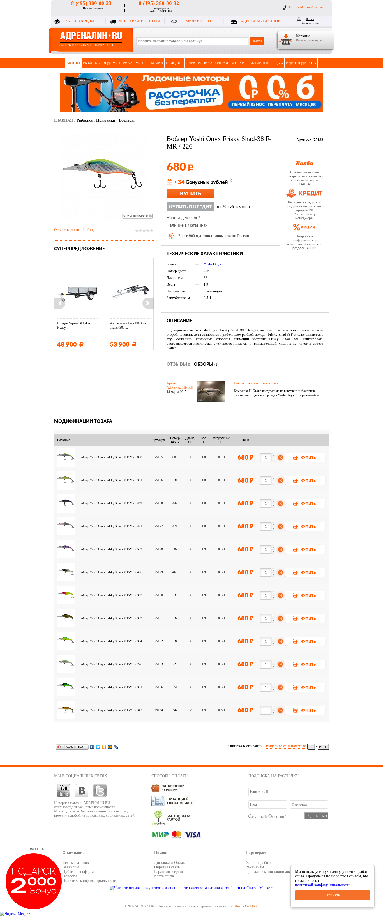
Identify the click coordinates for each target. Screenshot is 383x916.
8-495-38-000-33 (246, 906)
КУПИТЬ (308, 458)
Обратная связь (167, 867)
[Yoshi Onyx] (137, 216)
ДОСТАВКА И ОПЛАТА (140, 21)
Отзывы (178, 364)
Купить (190, 193)
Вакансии (71, 867)
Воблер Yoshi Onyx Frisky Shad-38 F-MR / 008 (111, 457)
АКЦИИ (73, 63)
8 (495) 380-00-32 (159, 3)
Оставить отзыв (66, 230)
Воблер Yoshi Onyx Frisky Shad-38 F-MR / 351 (111, 687)
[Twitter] (98, 746)
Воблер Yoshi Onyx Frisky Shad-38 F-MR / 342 (111, 710)
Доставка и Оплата (170, 863)
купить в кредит (190, 207)
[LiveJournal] (116, 746)
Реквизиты (255, 867)
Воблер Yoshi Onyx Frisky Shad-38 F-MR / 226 (111, 664)
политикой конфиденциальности (322, 885)
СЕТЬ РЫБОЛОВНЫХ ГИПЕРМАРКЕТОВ (87, 45)
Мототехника (149, 63)
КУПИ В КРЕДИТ (80, 21)
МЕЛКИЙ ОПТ (199, 21)
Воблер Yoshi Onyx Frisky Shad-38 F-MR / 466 (111, 572)
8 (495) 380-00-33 (91, 3)
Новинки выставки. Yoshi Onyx (256, 383)
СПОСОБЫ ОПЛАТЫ (169, 776)
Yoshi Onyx (213, 264)
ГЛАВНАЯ (63, 120)
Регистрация (310, 23)
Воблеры (127, 120)
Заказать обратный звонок (305, 7)
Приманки (105, 120)
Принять (333, 895)
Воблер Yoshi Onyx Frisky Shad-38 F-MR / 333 (111, 595)
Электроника (199, 63)
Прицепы (174, 63)
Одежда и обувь (230, 63)
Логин (310, 19)
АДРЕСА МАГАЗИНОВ (260, 21)
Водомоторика (118, 63)
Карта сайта (164, 876)
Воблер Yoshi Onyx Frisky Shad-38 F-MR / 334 (111, 641)
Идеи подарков (301, 63)
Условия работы (259, 863)
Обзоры (206, 364)
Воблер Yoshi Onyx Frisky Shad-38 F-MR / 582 (111, 549)
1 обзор (89, 230)
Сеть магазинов (76, 863)
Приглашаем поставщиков (268, 871)
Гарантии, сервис (169, 871)
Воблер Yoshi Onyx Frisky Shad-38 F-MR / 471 (111, 526)
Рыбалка (91, 63)
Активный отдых (266, 63)
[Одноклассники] (104, 746)
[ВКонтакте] (92, 746)
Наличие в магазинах (187, 226)
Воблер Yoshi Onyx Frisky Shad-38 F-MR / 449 (111, 503)
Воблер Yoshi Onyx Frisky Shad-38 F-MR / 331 (111, 480)
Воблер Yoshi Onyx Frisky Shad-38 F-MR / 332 (111, 618)
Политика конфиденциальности (89, 880)
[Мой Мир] (110, 746)
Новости (70, 876)
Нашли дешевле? (183, 218)
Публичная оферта (78, 871)
